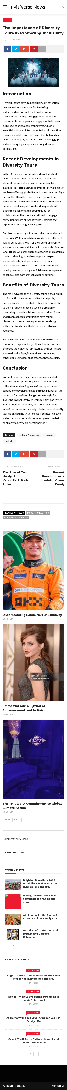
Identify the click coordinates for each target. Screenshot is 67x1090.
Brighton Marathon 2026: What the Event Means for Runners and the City (40, 883)
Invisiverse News (27, 7)
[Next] (13, 946)
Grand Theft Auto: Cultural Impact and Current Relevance (40, 934)
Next (16, 820)
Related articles (14, 513)
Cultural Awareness (29, 435)
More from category (16, 517)
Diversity (49, 435)
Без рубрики (33, 970)
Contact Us (58, 1086)
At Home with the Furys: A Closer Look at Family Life (40, 917)
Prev (8, 820)
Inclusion (9, 441)
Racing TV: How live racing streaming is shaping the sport (40, 899)
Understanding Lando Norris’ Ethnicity (32, 615)
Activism (7, 20)
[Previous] (7, 946)
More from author (38, 513)
